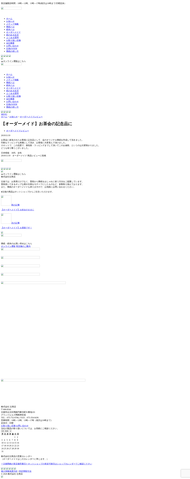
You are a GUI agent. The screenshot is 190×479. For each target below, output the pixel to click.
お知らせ (10, 21)
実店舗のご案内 (23, 246)
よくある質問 (12, 38)
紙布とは (10, 29)
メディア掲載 (12, 24)
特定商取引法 (25, 471)
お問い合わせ (12, 46)
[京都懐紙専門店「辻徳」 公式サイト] (95, 11)
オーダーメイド (13, 32)
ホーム (9, 18)
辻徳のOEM (11, 48)
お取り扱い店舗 (13, 40)
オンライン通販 (8, 246)
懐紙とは (10, 27)
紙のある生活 (12, 35)
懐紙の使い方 (12, 51)
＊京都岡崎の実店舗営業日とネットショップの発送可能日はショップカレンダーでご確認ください (46, 464)
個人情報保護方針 (9, 471)
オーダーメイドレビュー (17, 131)
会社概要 (10, 43)
